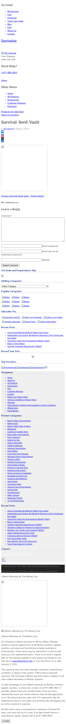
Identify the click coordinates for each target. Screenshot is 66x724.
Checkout (12, 18)
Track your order (15, 21)
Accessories (13, 100)
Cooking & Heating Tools (17, 432)
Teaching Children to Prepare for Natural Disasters (28, 527)
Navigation (9, 40)
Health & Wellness (15, 446)
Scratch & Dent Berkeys (17, 479)
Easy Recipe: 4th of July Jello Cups (22, 541)
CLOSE (5, 721)
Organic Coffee (13, 459)
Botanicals (11, 429)
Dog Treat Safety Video (17, 539)
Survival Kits (12, 490)
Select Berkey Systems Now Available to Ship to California (31, 405)
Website (46, 260)
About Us (11, 30)
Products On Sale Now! (12, 111)
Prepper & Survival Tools (17, 468)
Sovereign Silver (14, 484)
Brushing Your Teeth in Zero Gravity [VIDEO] (25, 530)
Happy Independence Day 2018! (21, 533)
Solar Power (12, 481)
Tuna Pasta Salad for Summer (19, 544)
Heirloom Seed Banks (16, 448)
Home (10, 93)
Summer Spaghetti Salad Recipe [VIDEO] (24, 346)
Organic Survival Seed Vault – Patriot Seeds (22, 196)
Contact (11, 34)
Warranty (11, 402)
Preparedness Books (16, 465)
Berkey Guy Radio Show (17, 397)
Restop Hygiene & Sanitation (19, 473)
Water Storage (13, 495)
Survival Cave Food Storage (19, 487)
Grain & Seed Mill (14, 443)
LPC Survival (9, 129)
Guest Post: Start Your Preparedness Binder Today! (28, 341)
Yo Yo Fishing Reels (15, 501)
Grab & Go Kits (13, 440)
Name (50, 246)
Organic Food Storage (16, 462)
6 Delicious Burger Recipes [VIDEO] (22, 536)
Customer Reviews (16, 103)
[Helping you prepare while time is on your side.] (8, 53)
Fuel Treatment (13, 437)
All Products (13, 96)
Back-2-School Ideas (16, 344)
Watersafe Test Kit (14, 498)
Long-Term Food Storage (17, 454)
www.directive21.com (22, 661)
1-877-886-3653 (9, 72)
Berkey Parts (12, 423)
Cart (9, 14)
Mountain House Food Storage (20, 457)
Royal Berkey (13, 411)
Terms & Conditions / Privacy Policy (22, 400)
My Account (13, 11)
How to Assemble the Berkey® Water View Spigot (27, 333)
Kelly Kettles (12, 451)
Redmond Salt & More (16, 470)
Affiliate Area (12, 408)
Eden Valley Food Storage (18, 435)
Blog (9, 24)
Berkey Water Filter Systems (19, 426)
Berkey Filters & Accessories (19, 421)
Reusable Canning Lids (17, 476)
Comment (6, 216)
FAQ (9, 27)
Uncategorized (13, 493)
